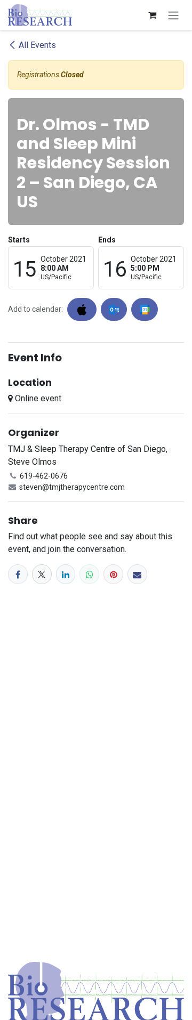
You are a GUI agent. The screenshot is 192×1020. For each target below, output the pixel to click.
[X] (42, 574)
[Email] (137, 574)
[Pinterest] (113, 574)
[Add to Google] (144, 309)
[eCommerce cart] (152, 15)
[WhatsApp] (89, 574)
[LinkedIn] (66, 574)
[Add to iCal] (82, 309)
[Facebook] (18, 574)
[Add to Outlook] (114, 309)
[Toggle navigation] (173, 15)
